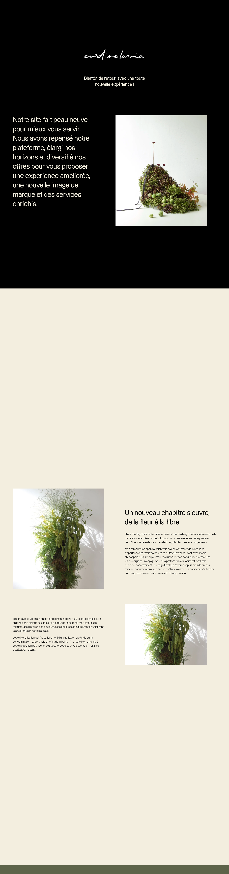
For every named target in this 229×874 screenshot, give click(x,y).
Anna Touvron (161, 538)
